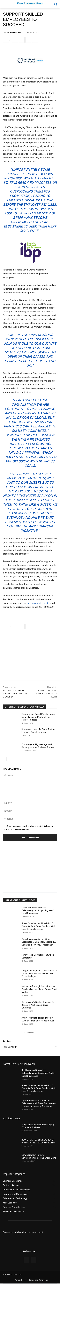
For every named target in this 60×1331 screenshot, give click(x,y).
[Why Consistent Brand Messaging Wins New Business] (11, 1129)
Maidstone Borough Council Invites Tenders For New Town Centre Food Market (39, 989)
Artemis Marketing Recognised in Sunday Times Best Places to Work (38, 1019)
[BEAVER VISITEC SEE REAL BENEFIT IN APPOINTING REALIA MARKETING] (11, 1144)
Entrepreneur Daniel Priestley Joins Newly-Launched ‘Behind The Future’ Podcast (38, 717)
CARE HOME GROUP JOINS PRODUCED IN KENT (46, 693)
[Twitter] (22, 40)
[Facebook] (15, 40)
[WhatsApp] (28, 40)
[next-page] (9, 759)
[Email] (35, 40)
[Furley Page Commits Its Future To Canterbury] (11, 959)
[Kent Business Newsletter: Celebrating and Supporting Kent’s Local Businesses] (11, 912)
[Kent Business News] (30, 3)
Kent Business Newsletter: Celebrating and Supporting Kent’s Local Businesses (38, 910)
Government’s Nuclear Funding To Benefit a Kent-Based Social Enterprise (38, 1005)
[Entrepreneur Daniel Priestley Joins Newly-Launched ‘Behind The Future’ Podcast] (11, 718)
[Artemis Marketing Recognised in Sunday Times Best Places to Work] (11, 1022)
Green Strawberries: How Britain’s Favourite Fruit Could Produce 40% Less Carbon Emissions (39, 926)
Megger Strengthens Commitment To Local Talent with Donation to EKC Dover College (39, 973)
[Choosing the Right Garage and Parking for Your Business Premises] (11, 748)
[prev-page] (5, 759)
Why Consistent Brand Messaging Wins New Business (38, 1126)
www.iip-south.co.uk (38, 603)
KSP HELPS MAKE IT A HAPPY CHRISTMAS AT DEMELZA (15, 693)
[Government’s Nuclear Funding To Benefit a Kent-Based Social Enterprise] (11, 1006)
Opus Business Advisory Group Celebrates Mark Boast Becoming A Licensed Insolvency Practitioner (39, 942)
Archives (7, 1041)
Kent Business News (13, 32)
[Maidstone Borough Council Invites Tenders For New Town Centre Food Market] (11, 990)
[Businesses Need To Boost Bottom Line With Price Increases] (11, 733)
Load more (29, 1033)
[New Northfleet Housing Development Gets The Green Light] (11, 1159)
